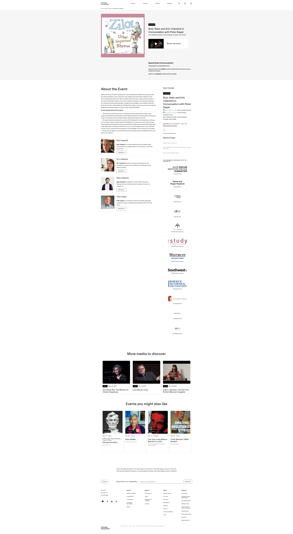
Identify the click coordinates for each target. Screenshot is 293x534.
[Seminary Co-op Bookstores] (177, 328)
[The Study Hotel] (177, 241)
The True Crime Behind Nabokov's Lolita (157, 440)
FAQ (113, 130)
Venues (128, 506)
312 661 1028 (104, 495)
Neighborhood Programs (148, 500)
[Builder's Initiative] (177, 298)
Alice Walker (130, 439)
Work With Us (166, 502)
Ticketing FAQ (130, 496)
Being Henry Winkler (170, 143)
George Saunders (110, 442)
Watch (146, 496)
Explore (145, 3)
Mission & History (167, 493)
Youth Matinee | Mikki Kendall (180, 440)
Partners (165, 508)
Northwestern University (170, 125)
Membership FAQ (186, 520)
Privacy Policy (123, 526)
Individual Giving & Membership (186, 497)
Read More (121, 152)
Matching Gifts (185, 511)
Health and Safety (131, 493)
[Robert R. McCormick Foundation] (177, 283)
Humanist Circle (185, 503)
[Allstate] (177, 196)
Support (169, 3)
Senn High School (175, 444)
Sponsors (184, 517)
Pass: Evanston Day (184, 110)
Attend (110, 8)
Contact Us (104, 493)
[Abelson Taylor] (177, 226)
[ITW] (177, 211)
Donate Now (185, 493)
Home (102, 8)
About (158, 3)
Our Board (165, 499)
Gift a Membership (186, 500)
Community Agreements (130, 503)
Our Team (165, 496)
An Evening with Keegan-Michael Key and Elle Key (177, 148)
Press (164, 514)
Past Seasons (148, 493)
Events (133, 3)
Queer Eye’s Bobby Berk (171, 153)
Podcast (147, 503)
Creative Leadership (168, 511)
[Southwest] (177, 270)
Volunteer (165, 505)
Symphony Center (107, 445)
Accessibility (130, 499)
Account (103, 490)
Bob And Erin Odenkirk (118, 8)
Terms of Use (132, 526)
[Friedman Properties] (177, 313)
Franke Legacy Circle (187, 514)
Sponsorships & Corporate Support (186, 507)
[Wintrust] (177, 256)
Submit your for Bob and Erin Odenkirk (162, 73)
